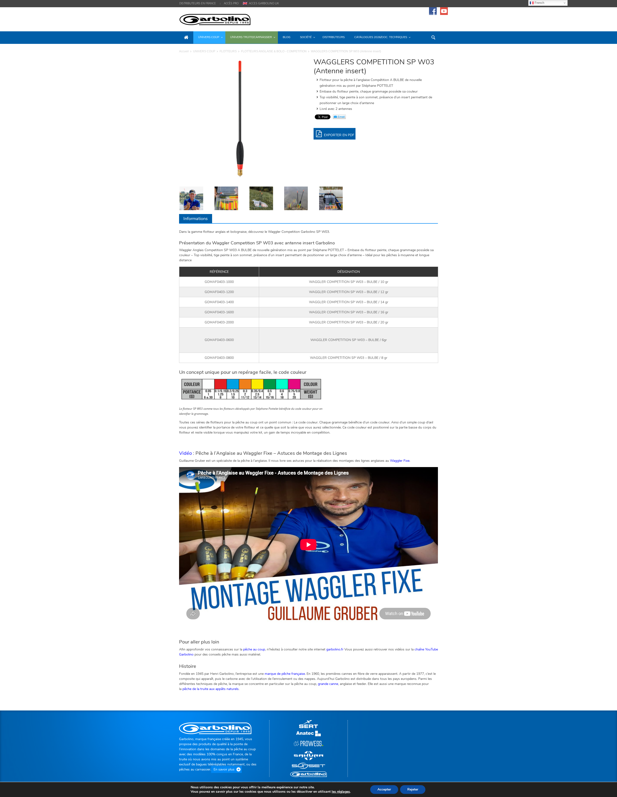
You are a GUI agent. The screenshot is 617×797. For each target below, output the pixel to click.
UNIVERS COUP (204, 51)
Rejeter (412, 789)
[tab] (195, 218)
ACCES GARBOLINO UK (264, 3)
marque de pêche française (285, 673)
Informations (195, 218)
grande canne (328, 684)
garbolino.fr (334, 649)
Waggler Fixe (399, 460)
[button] (433, 37)
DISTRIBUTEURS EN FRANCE (197, 3)
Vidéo (185, 453)
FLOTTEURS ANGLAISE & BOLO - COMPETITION (274, 51)
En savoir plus (224, 769)
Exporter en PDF (338, 135)
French (539, 3)
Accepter (384, 789)
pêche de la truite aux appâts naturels (210, 689)
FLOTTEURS (228, 51)
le (341, 792)
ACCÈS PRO (231, 3)
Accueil (184, 51)
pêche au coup (254, 649)
